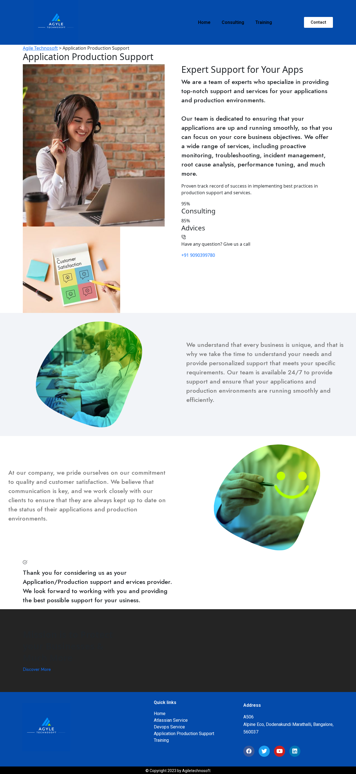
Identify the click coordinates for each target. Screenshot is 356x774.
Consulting (233, 22)
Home (204, 22)
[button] (318, 22)
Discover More (37, 669)
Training (263, 22)
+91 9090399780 (198, 255)
